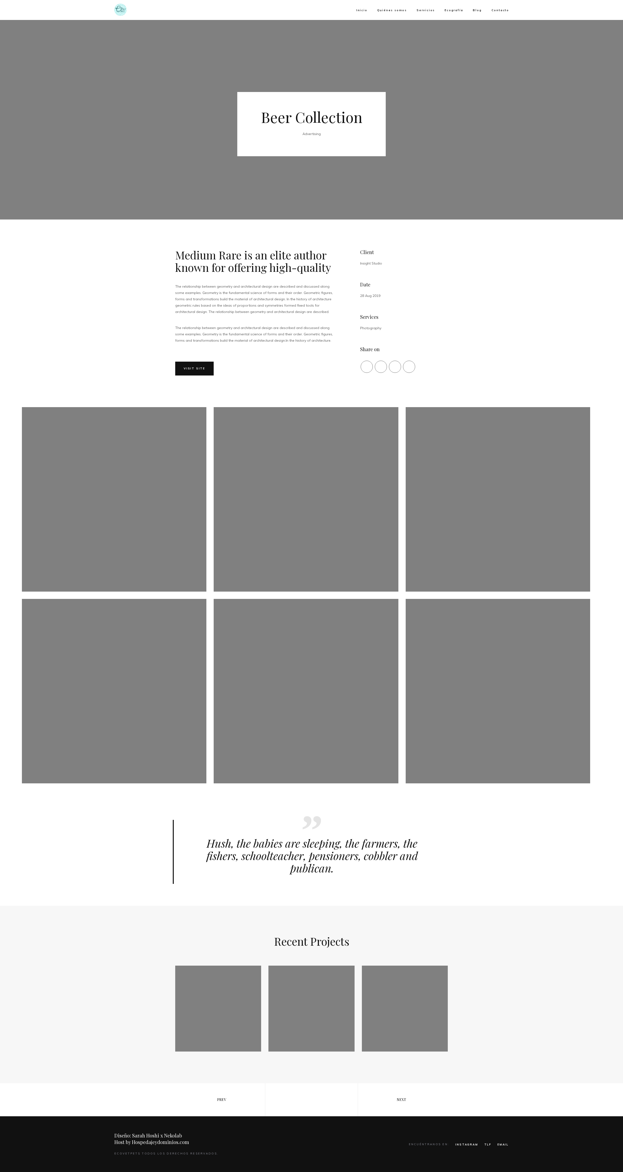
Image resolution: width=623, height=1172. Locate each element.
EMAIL (503, 1144)
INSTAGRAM (466, 1144)
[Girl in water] (218, 1009)
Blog (477, 10)
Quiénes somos (392, 10)
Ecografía (454, 10)
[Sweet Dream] (405, 1009)
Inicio (361, 10)
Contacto (500, 10)
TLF (487, 1144)
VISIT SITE (194, 368)
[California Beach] (311, 1009)
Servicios (426, 10)
